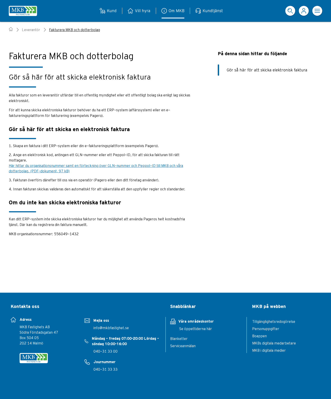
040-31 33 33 (105, 369)
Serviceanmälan (183, 346)
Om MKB (176, 11)
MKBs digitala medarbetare (274, 343)
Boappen (259, 336)
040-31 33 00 (105, 351)
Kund (112, 11)
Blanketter (179, 339)
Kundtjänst (213, 11)
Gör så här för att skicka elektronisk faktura (267, 70)
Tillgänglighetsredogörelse (273, 321)
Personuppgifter (265, 329)
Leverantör (31, 30)
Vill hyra (142, 11)
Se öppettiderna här (195, 329)
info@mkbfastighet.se (111, 328)
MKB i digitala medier (269, 350)
